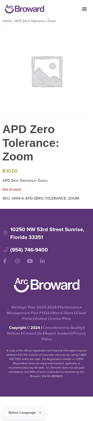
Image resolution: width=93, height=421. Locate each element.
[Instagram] (17, 261)
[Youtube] (29, 261)
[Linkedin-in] (42, 261)
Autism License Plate (53, 318)
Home (7, 20)
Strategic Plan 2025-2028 (34, 307)
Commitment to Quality (63, 327)
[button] (84, 9)
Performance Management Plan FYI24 (44, 310)
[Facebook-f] (5, 261)
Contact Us (32, 333)
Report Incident (58, 333)
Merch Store (62, 313)
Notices (13, 333)
